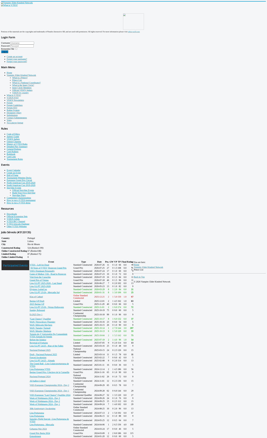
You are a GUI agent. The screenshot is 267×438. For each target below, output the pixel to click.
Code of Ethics (13, 134)
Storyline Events (14, 188)
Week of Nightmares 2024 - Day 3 (45, 398)
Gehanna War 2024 (38, 429)
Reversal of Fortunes (39, 343)
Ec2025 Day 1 (36, 314)
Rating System (13, 110)
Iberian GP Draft (37, 301)
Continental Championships (19, 198)
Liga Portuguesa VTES (40, 369)
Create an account (14, 56)
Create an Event (14, 173)
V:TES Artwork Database (18, 224)
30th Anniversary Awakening (42, 408)
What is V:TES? (14, 95)
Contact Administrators (17, 118)
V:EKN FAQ (12, 98)
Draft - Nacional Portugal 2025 (43, 354)
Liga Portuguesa (37, 413)
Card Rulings (12, 151)
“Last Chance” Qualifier (40, 319)
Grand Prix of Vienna (39, 280)
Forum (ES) (12, 108)
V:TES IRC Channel (16, 221)
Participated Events (15, 265)
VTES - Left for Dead (39, 265)
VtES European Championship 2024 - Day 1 (49, 391)
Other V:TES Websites (17, 226)
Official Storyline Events (23, 190)
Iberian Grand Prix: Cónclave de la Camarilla (49, 372)
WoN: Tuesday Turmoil (40, 328)
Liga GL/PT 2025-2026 (40, 286)
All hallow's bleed (37, 381)
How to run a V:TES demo (18, 203)
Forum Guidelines (15, 105)
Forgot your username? (17, 59)
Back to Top (139, 277)
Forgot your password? (17, 61)
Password (5, 46)
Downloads (12, 214)
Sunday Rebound (37, 310)
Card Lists (11, 156)
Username (5, 43)
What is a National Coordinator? (26, 83)
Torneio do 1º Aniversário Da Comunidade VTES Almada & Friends (48, 335)
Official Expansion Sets (17, 216)
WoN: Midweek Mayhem (41, 325)
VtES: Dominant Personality (42, 271)
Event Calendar (13, 170)
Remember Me (7, 49)
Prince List (17, 80)
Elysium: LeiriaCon (38, 289)
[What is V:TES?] (9, 5)
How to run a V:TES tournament (21, 200)
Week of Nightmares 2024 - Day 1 (45, 404)
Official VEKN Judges (22, 90)
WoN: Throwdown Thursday (42, 322)
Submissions (12, 115)
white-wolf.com (134, 32)
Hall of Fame (12, 175)
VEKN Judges (13, 139)
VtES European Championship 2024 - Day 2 (49, 385)
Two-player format (15, 123)
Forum (10, 103)
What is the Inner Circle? (23, 85)
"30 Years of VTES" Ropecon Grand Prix (48, 268)
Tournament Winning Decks (19, 178)
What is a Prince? (20, 78)
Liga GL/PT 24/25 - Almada (42, 360)
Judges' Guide (13, 136)
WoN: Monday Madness (40, 331)
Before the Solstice (38, 340)
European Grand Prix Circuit (19, 180)
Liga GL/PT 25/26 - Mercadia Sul (45, 292)
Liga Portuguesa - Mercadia (42, 424)
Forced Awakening (38, 357)
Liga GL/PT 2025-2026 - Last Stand (46, 283)
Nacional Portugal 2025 (40, 350)
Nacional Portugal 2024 (40, 376)
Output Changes (14, 141)
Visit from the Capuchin (40, 277)
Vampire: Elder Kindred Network (21, 75)
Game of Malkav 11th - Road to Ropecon (48, 274)
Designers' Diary (14, 113)
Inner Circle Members (21, 88)
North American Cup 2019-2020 (21, 183)
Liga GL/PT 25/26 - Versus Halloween (47, 307)
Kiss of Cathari (36, 297)
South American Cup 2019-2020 (21, 185)
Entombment (35, 436)
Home (9, 73)
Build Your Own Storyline (23, 193)
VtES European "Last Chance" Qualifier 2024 (50, 395)
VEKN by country (20, 93)
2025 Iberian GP (37, 304)
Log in (4, 52)
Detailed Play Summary (17, 146)
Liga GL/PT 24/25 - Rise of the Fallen (46, 346)
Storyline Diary (19, 195)
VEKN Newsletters (15, 100)
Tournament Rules (15, 159)
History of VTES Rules (17, 144)
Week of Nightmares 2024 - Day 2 (45, 401)
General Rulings (14, 149)
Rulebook (11, 154)
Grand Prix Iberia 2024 (40, 433)
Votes (9, 120)
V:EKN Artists (13, 219)
